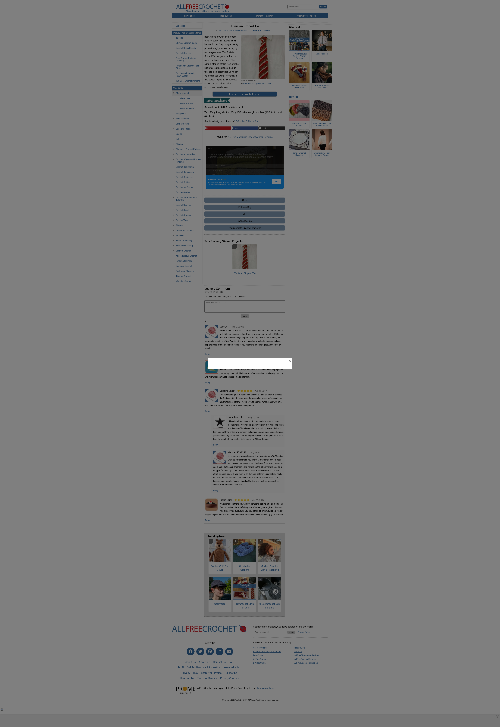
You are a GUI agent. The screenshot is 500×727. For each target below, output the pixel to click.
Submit (250, 377)
